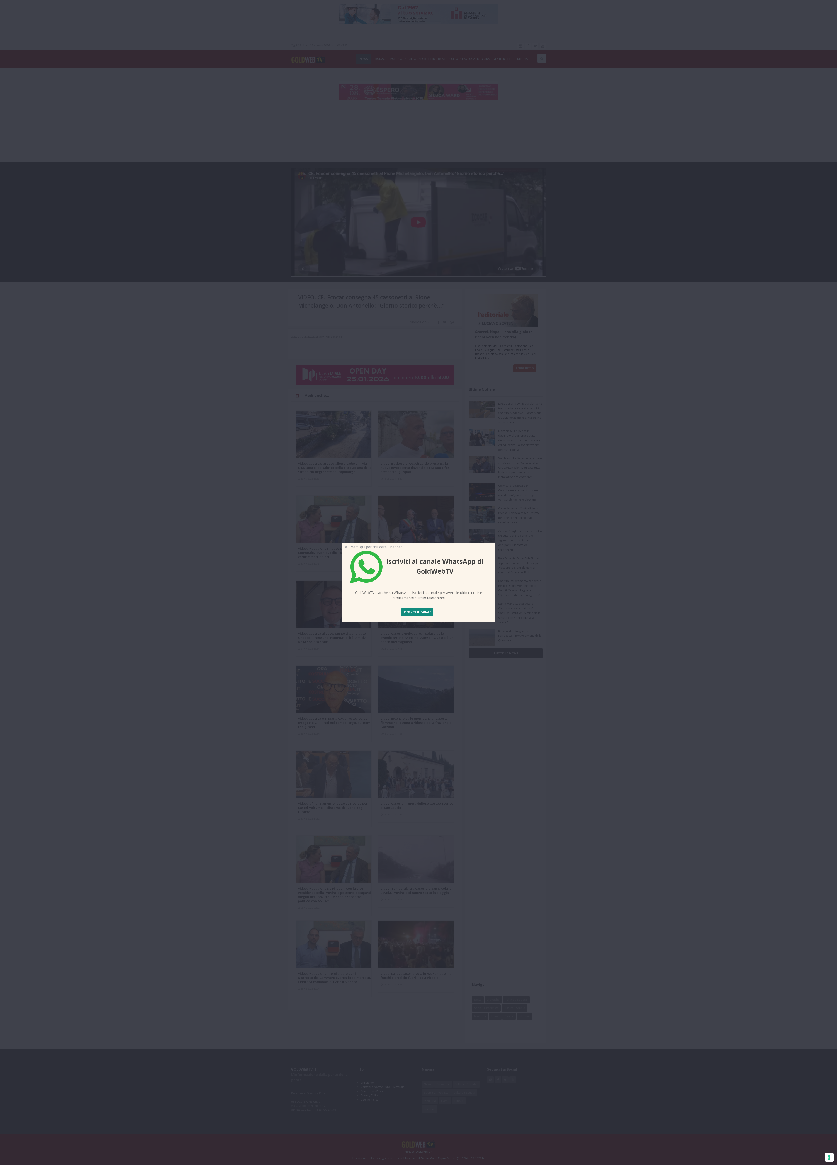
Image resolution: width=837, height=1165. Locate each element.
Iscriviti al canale (417, 612)
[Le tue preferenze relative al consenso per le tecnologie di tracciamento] (829, 1157)
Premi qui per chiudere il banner (375, 546)
